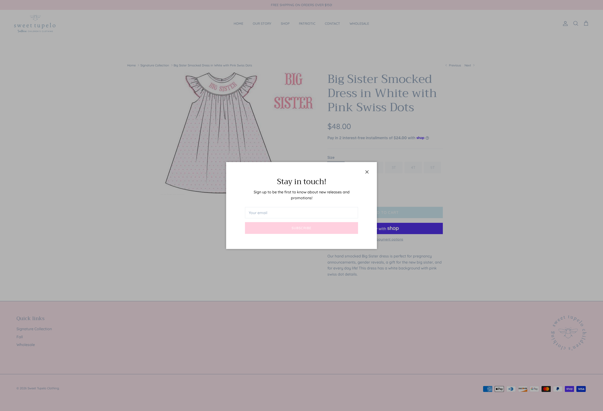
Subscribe (301, 228)
